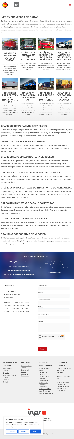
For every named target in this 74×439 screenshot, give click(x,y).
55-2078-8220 (11, 291)
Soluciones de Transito (25, 371)
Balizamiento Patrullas (61, 371)
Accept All (35, 431)
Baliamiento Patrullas (9, 375)
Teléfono (40, 307)
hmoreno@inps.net (13, 294)
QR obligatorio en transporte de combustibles (63, 388)
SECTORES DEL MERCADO (37, 256)
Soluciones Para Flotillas (26, 366)
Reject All (23, 431)
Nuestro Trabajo (8, 368)
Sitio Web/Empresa (43, 314)
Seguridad (6, 373)
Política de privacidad (46, 393)
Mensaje (41, 321)
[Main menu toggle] (70, 5)
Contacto (5, 382)
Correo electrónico (44, 300)
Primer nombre (43, 285)
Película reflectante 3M (63, 377)
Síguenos (9, 297)
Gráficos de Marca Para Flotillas (63, 383)
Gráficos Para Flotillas (64, 368)
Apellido (40, 292)
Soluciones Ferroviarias (25, 375)
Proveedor (6, 377)
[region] (23, 425)
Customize (12, 431)
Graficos (5, 370)
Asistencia (6, 380)
